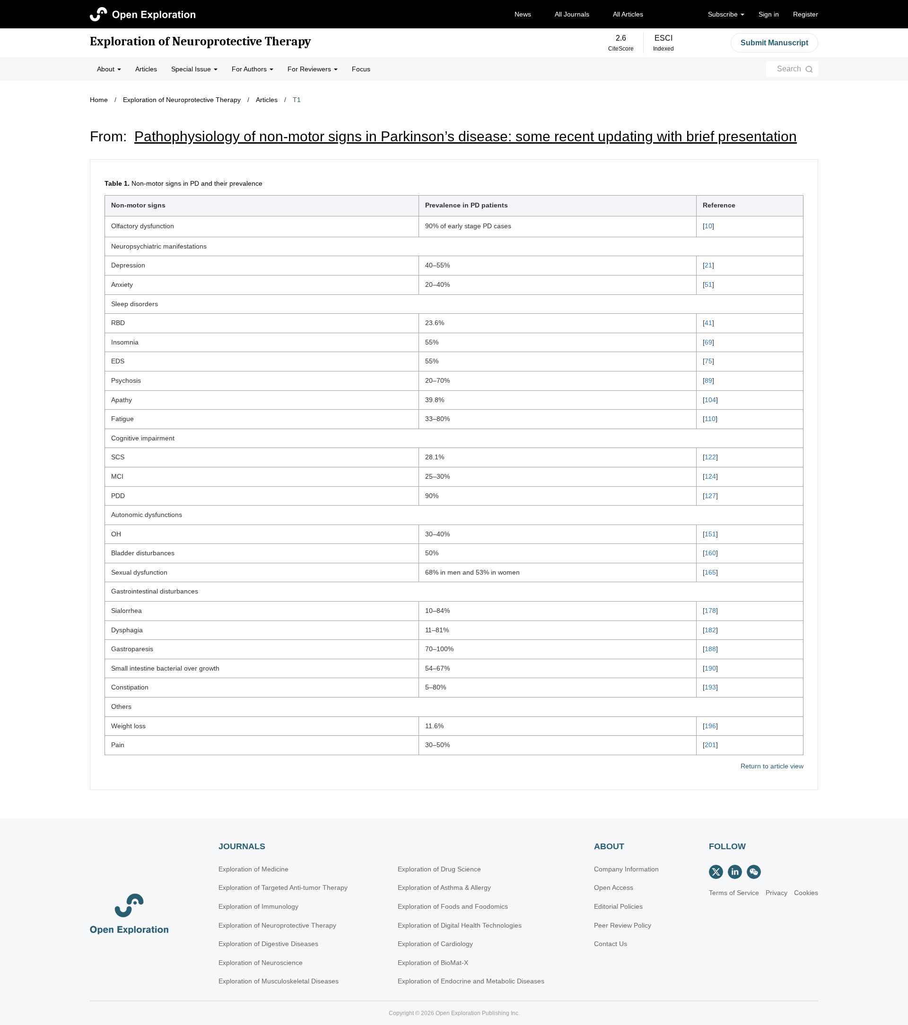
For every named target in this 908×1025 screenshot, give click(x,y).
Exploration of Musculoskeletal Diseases (278, 981)
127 (710, 496)
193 (710, 687)
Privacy (776, 892)
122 (710, 457)
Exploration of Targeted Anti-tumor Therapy (283, 887)
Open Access (613, 887)
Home (99, 99)
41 (708, 323)
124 (710, 476)
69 (708, 342)
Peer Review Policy (622, 925)
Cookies (806, 892)
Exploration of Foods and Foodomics (453, 906)
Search (789, 69)
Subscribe (724, 14)
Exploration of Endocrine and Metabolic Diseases (471, 981)
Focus (361, 69)
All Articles (628, 14)
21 (708, 265)
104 (710, 400)
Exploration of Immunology (258, 906)
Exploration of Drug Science (439, 869)
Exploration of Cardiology (435, 943)
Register (805, 14)
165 (710, 572)
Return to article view (772, 766)
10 (708, 226)
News (523, 14)
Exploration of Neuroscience (260, 962)
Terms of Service (734, 892)
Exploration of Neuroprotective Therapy (200, 41)
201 (710, 745)
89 (708, 380)
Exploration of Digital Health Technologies (460, 925)
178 (710, 610)
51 (708, 284)
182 (710, 630)
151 (710, 534)
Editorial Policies (618, 906)
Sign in (769, 14)
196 (710, 726)
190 (710, 668)
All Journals (572, 14)
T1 (297, 99)
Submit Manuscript (774, 43)
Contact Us (610, 943)
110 (710, 418)
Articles (146, 69)
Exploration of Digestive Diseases (268, 943)
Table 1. (117, 183)
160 (710, 553)
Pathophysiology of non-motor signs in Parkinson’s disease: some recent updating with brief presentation (465, 136)
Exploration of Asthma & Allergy (444, 887)
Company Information (626, 869)
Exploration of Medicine (253, 869)
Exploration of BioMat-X (433, 962)
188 (710, 649)
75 (708, 361)
